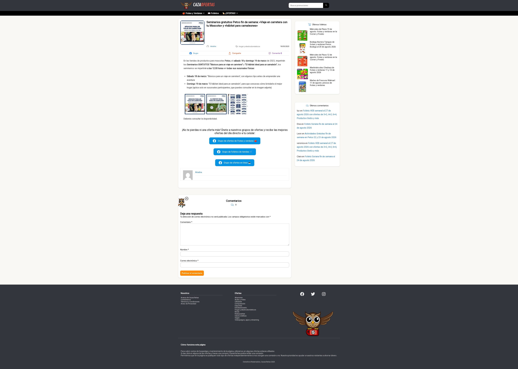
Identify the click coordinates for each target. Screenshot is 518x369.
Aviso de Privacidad (188, 304)
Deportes (238, 306)
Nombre (184, 249)
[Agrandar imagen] (192, 21)
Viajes (237, 318)
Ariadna (198, 172)
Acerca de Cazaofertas (190, 298)
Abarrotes (239, 298)
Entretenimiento (241, 308)
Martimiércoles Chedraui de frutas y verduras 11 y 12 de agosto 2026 (322, 70)
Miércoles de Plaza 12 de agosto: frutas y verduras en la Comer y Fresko (323, 57)
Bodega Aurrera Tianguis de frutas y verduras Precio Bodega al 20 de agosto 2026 (323, 44)
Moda (237, 312)
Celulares (238, 302)
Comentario (186, 222)
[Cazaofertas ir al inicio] (197, 3)
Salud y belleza (240, 316)
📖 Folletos (213, 13)
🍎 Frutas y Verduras (192, 13)
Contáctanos (186, 300)
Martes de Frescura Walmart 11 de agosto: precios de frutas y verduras (322, 82)
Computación (240, 304)
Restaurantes (240, 314)
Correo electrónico (189, 260)
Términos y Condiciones (190, 302)
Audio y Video (240, 300)
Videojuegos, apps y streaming (247, 320)
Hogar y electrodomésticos (249, 46)
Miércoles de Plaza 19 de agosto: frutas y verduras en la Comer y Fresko (323, 31)
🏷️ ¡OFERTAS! (229, 13)
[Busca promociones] (326, 5)
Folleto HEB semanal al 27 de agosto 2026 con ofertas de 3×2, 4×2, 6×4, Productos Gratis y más (317, 114)
